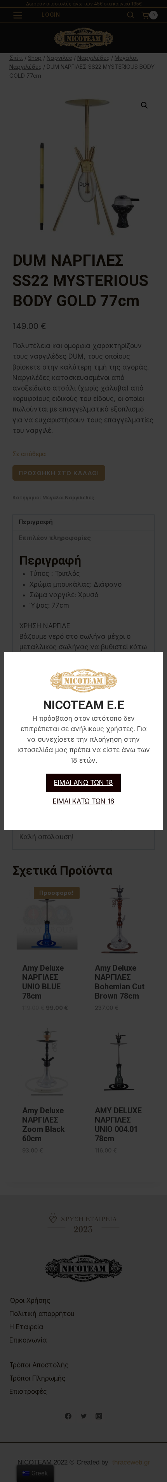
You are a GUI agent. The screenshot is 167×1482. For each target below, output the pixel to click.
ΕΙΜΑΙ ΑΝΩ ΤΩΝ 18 (83, 782)
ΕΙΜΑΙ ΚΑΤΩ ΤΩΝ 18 (84, 801)
